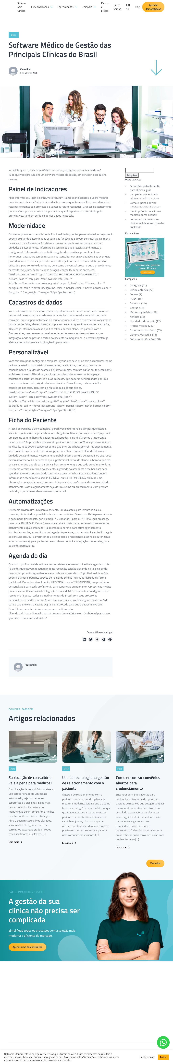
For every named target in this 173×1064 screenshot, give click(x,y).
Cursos (134, 294)
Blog (137, 7)
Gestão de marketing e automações (68, 1011)
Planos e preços (104, 7)
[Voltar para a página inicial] (13, 986)
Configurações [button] (147, 1057)
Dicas (133, 298)
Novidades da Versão (142, 321)
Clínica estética (139, 289)
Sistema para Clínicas (21, 7)
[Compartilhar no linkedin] (84, 639)
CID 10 (128, 7)
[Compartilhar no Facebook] (97, 639)
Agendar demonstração (153, 7)
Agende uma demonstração (27, 947)
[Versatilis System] (12, 16)
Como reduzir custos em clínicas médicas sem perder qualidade (147, 223)
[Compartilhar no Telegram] (103, 639)
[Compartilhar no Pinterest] (109, 639)
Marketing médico (141, 312)
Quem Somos (117, 7)
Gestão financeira (66, 992)
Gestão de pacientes (67, 1003)
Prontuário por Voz (67, 1025)
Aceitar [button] (163, 1057)
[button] (42, 7)
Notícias (135, 316)
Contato (99, 1015)
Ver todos (155, 863)
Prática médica (138, 325)
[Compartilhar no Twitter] (90, 639)
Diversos (135, 303)
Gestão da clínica (66, 998)
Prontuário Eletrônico (68, 1019)
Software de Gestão (142, 339)
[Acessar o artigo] (33, 747)
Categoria (135, 285)
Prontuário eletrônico (143, 330)
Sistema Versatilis (141, 334)
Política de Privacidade (106, 1003)
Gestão (134, 307)
